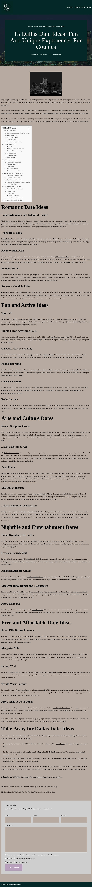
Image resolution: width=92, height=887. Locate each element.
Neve (3, 884)
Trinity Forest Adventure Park (15, 148)
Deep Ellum (10, 166)
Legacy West (10, 193)
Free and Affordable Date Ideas (12, 187)
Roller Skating (11, 157)
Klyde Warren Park (12, 137)
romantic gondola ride (32, 292)
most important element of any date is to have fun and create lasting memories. (35, 721)
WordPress (17, 884)
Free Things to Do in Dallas (15, 197)
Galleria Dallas (48, 355)
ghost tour (68, 710)
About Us (70, 7)
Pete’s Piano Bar (11, 184)
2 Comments (43, 54)
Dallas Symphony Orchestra (15, 175)
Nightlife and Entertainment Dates (13, 173)
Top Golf (9, 146)
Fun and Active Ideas (10, 144)
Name (7, 815)
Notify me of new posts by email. (17, 862)
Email (35, 815)
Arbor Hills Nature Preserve (15, 189)
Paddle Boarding (11, 153)
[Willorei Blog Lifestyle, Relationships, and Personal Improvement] (6, 7)
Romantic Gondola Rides (14, 142)
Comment (9, 825)
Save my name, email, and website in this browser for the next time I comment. (33, 855)
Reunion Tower (11, 139)
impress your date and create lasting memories (56, 766)
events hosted (60, 744)
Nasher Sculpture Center (14, 162)
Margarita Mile (11, 191)
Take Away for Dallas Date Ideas (13, 200)
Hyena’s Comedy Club (13, 177)
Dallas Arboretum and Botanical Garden (18, 133)
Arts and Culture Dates (10, 160)
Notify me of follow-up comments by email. (21, 858)
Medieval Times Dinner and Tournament (18, 182)
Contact (77, 7)
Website (63, 815)
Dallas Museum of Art (13, 164)
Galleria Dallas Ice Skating (14, 151)
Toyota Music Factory (13, 195)
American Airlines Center (14, 180)
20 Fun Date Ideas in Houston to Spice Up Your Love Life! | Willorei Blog (32, 786)
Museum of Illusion (12, 168)
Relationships (57, 54)
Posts (89, 7)
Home (83, 7)
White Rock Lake (12, 135)
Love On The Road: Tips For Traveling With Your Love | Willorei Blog (31, 792)
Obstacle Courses (12, 155)
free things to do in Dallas (61, 708)
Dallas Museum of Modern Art (15, 171)
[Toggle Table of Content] (28, 127)
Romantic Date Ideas (10, 131)
